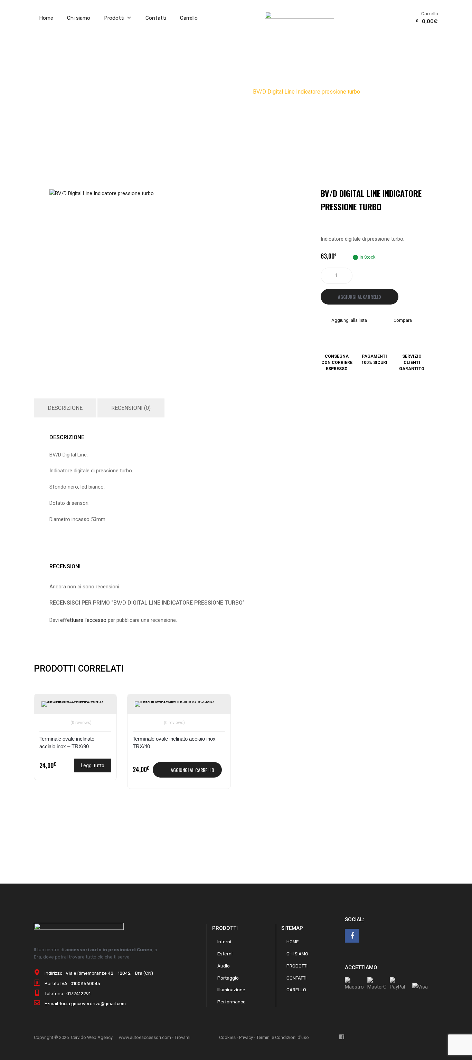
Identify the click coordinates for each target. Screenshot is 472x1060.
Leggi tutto (92, 765)
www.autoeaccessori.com (145, 1037)
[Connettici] (352, 936)
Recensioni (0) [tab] (131, 408)
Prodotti (114, 18)
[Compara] (48, 718)
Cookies (227, 1037)
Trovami (182, 1037)
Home (46, 18)
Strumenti (205, 91)
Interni (224, 941)
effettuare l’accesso (83, 620)
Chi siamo (78, 18)
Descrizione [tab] (65, 408)
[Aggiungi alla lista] (48, 707)
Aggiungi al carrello (359, 297)
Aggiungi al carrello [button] (192, 769)
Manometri (235, 91)
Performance (172, 91)
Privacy (246, 1037)
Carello (296, 989)
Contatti (155, 18)
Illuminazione (231, 989)
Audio (223, 966)
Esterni (225, 953)
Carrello (189, 18)
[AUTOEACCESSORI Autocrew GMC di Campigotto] (299, 17)
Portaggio (228, 978)
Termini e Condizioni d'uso (282, 1037)
